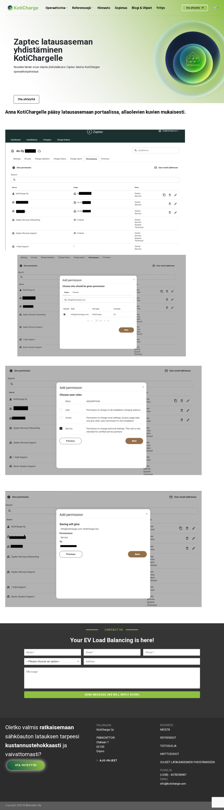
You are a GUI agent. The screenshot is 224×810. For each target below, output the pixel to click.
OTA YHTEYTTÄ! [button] (26, 765)
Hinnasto (103, 8)
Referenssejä (81, 8)
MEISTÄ (165, 729)
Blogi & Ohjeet (142, 8)
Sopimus (121, 8)
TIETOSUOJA (168, 746)
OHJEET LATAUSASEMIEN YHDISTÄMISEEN (187, 762)
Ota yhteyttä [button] (193, 7)
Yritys (160, 8)
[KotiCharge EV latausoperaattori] (22, 8)
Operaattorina (55, 8)
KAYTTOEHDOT (169, 754)
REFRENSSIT (168, 737)
